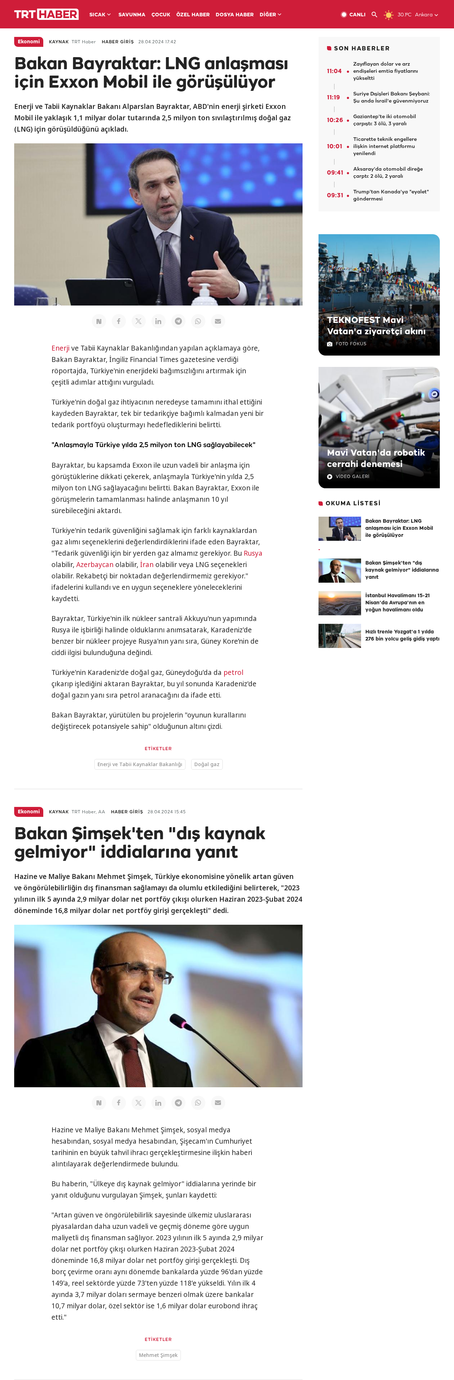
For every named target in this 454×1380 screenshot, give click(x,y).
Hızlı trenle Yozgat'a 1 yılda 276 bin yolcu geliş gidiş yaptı (402, 635)
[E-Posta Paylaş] (218, 321)
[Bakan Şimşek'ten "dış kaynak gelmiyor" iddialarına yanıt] (340, 571)
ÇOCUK (160, 15)
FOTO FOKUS (351, 344)
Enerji (60, 348)
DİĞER (268, 15)
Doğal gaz (207, 764)
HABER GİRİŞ (118, 42)
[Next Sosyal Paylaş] (99, 321)
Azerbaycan (95, 564)
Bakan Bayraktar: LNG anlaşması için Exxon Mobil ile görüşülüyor (399, 528)
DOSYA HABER (235, 15)
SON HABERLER (362, 49)
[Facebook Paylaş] (119, 321)
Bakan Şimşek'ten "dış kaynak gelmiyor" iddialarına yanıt (402, 570)
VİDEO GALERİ (353, 476)
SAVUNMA (131, 15)
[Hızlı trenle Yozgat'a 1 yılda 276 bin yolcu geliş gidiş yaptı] (340, 636)
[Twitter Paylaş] (139, 321)
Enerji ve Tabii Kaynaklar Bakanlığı (140, 764)
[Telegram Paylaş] (178, 321)
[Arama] (377, 15)
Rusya (253, 553)
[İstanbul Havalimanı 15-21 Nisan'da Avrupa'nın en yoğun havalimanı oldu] (340, 603)
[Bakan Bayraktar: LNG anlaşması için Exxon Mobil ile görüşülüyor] (340, 529)
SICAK (97, 15)
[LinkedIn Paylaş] (158, 321)
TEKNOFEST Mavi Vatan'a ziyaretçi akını (376, 326)
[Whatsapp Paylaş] (198, 321)
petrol (233, 672)
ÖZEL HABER (193, 15)
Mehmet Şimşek (158, 1355)
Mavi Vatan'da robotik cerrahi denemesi (376, 459)
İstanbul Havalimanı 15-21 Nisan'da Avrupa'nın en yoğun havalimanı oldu (397, 603)
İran (147, 564)
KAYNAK (59, 42)
